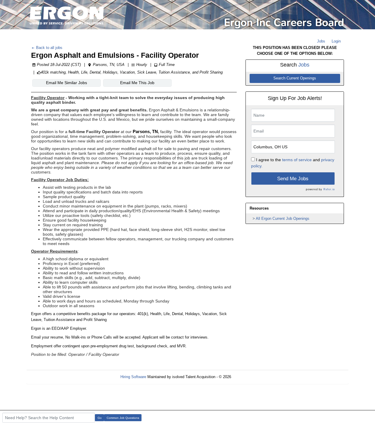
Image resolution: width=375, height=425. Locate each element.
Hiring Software (133, 377)
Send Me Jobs (292, 178)
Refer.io (329, 189)
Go (100, 417)
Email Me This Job (137, 82)
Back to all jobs (48, 47)
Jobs (321, 41)
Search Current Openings (294, 78)
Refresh (248, 377)
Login (336, 41)
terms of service (297, 159)
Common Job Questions (123, 417)
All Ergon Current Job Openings (282, 218)
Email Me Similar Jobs (66, 82)
